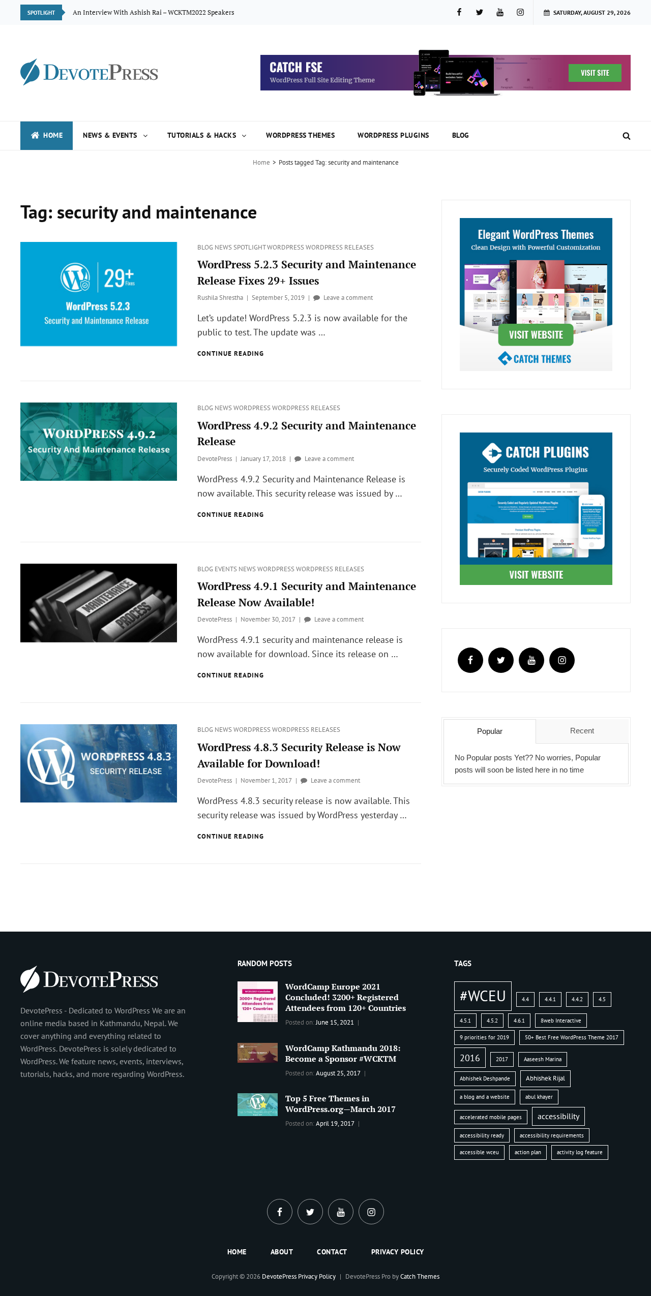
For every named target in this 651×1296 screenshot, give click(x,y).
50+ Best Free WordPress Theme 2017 (571, 1037)
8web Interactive (561, 1020)
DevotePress (214, 458)
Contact (332, 1251)
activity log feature (580, 1152)
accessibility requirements (552, 1135)
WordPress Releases (340, 247)
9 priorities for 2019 (484, 1037)
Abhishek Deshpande (485, 1078)
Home (53, 135)
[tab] (489, 731)
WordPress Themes (300, 135)
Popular (489, 731)
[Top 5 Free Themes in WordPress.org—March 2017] (258, 1104)
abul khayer (539, 1096)
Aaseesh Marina (542, 1059)
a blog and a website (485, 1096)
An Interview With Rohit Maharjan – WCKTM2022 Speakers (160, 12)
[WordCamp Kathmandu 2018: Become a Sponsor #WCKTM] (258, 1052)
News (224, 247)
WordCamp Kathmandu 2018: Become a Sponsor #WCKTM (342, 1053)
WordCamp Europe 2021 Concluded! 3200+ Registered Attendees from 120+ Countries (345, 997)
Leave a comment (348, 297)
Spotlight (250, 247)
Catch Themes (419, 1276)
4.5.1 (465, 1020)
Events (227, 569)
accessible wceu (479, 1152)
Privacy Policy (397, 1251)
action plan (528, 1152)
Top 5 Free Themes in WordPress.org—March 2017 (340, 1104)
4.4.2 (577, 999)
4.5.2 (492, 1020)
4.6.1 (519, 1020)
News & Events (110, 135)
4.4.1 (550, 999)
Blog (460, 135)
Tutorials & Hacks (201, 135)
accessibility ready (482, 1135)
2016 (470, 1058)
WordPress (286, 247)
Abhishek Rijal (545, 1078)
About (282, 1251)
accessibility (558, 1116)
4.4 (525, 999)
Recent (582, 730)
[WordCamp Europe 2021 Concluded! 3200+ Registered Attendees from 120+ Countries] (258, 1001)
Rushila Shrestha (220, 297)
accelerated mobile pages (491, 1117)
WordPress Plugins (393, 135)
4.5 (602, 999)
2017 (502, 1059)
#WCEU (483, 995)
